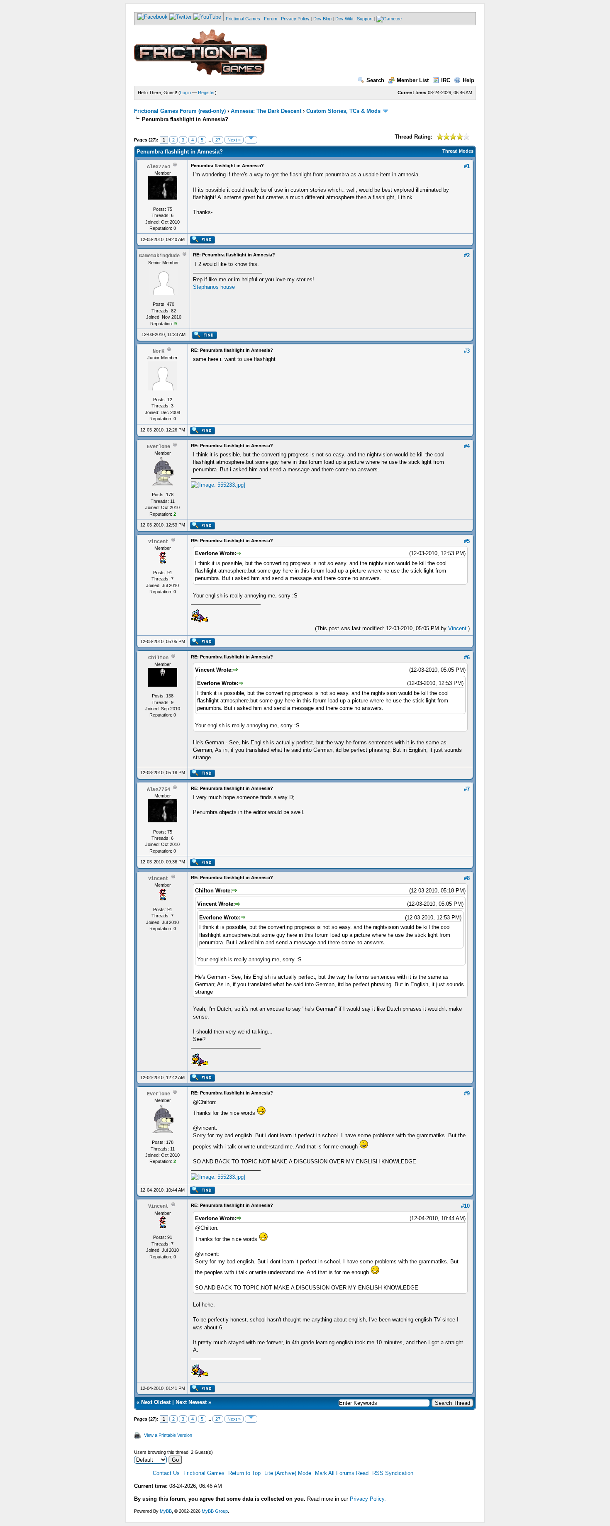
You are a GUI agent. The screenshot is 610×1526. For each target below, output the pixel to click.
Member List (413, 80)
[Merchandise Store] (389, 18)
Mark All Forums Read (341, 1473)
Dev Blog (322, 18)
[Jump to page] (251, 140)
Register (206, 92)
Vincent (457, 628)
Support (365, 18)
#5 (467, 541)
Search (375, 80)
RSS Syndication (392, 1473)
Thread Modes (457, 151)
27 (217, 139)
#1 (467, 166)
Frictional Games (243, 18)
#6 (467, 657)
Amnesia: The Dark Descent (266, 111)
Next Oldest (156, 1402)
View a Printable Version (168, 1435)
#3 (467, 351)
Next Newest (191, 1402)
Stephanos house (214, 287)
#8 (467, 878)
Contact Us (166, 1473)
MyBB (166, 1511)
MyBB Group (215, 1511)
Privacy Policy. (368, 1499)
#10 (465, 1206)
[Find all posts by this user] (202, 241)
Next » (234, 139)
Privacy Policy (295, 18)
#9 (467, 1093)
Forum (270, 18)
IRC (445, 80)
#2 (467, 255)
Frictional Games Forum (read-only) (180, 111)
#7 (467, 789)
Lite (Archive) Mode (287, 1473)
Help (468, 80)
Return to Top (244, 1473)
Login (185, 92)
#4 (467, 446)
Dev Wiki (344, 18)
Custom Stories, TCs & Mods (343, 111)
